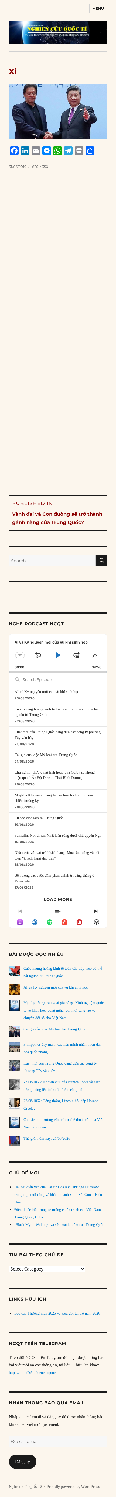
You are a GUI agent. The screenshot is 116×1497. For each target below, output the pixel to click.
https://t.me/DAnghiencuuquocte (33, 1373)
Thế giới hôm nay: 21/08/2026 (46, 1139)
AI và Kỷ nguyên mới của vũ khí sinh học (47, 692)
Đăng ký (22, 1461)
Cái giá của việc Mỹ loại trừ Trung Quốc (46, 755)
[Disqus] (58, 260)
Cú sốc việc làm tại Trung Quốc (39, 818)
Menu (98, 8)
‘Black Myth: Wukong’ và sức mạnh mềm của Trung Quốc (59, 1225)
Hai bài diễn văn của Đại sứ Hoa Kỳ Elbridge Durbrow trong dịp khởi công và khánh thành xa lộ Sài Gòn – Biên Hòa (58, 1194)
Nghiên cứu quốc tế (25, 1486)
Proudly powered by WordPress (73, 1486)
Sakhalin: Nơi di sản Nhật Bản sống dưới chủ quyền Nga (58, 836)
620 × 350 (40, 166)
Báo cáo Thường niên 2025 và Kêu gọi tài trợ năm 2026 (57, 1313)
